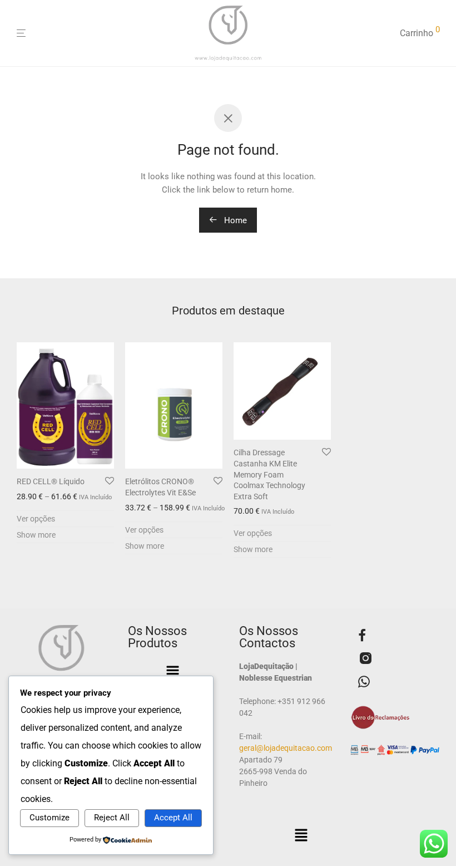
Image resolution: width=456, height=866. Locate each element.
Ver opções (36, 518)
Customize (49, 818)
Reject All (112, 818)
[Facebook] (362, 636)
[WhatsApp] (364, 683)
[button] (172, 673)
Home (234, 220)
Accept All (173, 818)
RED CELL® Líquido (51, 481)
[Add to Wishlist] (109, 481)
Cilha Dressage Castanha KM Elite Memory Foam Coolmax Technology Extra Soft (269, 474)
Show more (36, 534)
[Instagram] (365, 660)
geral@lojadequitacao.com (285, 748)
